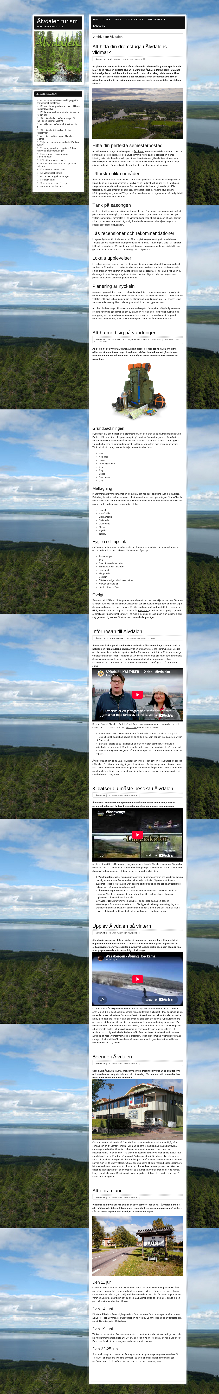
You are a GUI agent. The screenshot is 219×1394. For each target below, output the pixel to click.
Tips (109, 59)
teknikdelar (131, 727)
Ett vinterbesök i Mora (51, 173)
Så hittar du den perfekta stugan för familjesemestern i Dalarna (56, 119)
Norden (135, 340)
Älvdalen (101, 59)
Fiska (118, 19)
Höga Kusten (123, 340)
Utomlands (156, 340)
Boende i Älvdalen (112, 1056)
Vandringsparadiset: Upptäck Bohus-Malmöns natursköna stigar (56, 149)
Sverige (145, 340)
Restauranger (134, 19)
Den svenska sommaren (52, 169)
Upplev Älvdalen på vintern (121, 926)
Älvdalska (138, 655)
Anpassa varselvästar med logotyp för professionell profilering (57, 101)
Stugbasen (139, 151)
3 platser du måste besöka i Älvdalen (132, 788)
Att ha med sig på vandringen (124, 332)
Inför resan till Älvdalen (117, 631)
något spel (143, 610)
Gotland (111, 340)
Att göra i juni (106, 1190)
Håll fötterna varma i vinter (53, 160)
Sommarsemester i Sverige (53, 183)
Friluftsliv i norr (47, 179)
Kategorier (99, 26)
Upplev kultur (156, 19)
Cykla (106, 19)
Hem (95, 19)
